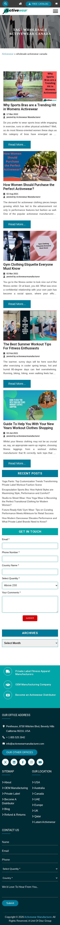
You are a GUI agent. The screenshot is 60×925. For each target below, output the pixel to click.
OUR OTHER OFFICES (19, 752)
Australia (39, 788)
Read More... (17, 144)
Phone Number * (11, 552)
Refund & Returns (15, 814)
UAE (37, 799)
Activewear (8, 54)
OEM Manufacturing (16, 788)
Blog (7, 809)
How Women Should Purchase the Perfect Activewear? (28, 187)
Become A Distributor (9, 801)
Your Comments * (11, 592)
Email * (5, 539)
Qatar (37, 816)
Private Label (12, 793)
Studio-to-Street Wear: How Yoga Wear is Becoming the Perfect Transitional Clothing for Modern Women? (29, 501)
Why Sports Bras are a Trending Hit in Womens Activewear (29, 107)
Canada (39, 793)
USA (37, 782)
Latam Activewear (44, 822)
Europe (38, 805)
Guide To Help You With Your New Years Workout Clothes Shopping (28, 426)
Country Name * (10, 565)
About (7, 782)
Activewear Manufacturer (38, 916)
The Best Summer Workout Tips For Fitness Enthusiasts (27, 346)
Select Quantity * (11, 578)
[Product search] (5, 4)
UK (36, 810)
